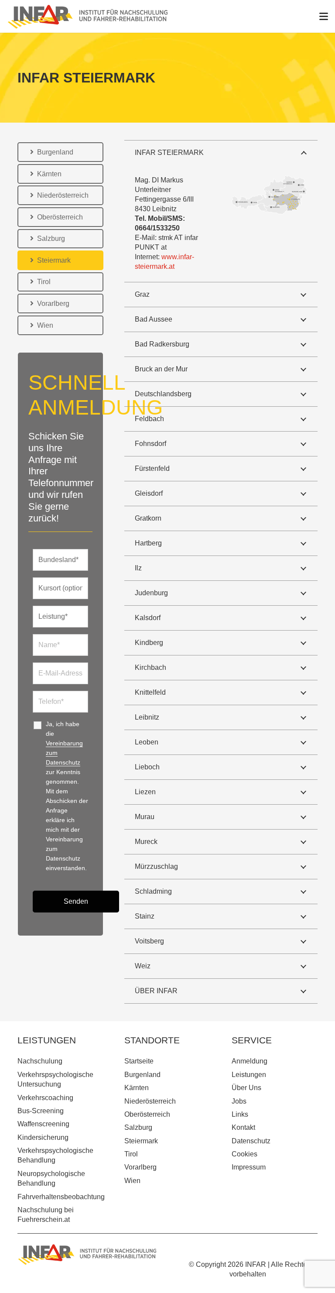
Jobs (239, 1101)
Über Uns (246, 1087)
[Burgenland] (87, 16)
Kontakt (243, 1127)
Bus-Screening (40, 1111)
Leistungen (249, 1074)
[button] (324, 16)
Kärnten (136, 1087)
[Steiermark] (269, 195)
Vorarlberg (140, 1167)
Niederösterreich (150, 1101)
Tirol (131, 1154)
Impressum (249, 1167)
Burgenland (142, 1074)
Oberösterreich (147, 1114)
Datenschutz (251, 1141)
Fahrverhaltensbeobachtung (61, 1196)
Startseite (139, 1061)
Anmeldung (249, 1061)
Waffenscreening (43, 1124)
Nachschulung (39, 1061)
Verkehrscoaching (45, 1097)
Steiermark (141, 1141)
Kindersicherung (42, 1137)
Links (240, 1114)
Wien (132, 1180)
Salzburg (138, 1127)
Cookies (244, 1154)
